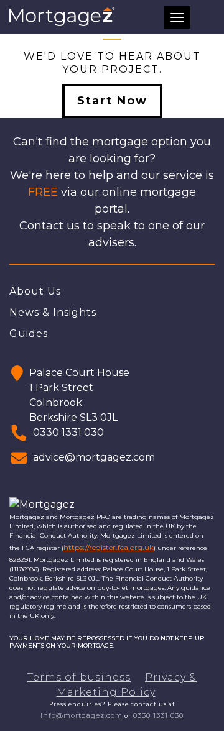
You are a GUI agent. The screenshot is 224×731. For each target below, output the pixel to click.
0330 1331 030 (158, 715)
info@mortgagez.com (81, 715)
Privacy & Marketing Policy (127, 684)
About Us (35, 291)
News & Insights (52, 312)
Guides (28, 333)
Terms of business (79, 677)
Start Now (112, 101)
